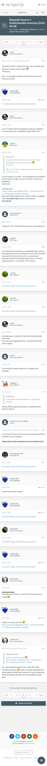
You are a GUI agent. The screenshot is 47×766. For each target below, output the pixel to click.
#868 (43, 307)
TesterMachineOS (16, 454)
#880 (43, 648)
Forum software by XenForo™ (23, 741)
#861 (43, 61)
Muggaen (13, 383)
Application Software (28, 29)
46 (30, 42)
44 (23, 42)
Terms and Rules (25, 758)
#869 (43, 332)
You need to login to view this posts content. (19, 104)
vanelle (12, 143)
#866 (43, 247)
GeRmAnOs (14, 579)
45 (27, 42)
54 (36, 42)
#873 (43, 462)
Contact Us (8, 758)
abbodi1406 (14, 32)
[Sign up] (41, 760)
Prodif (12, 356)
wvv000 (12, 273)
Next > (41, 42)
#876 (43, 537)
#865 (43, 222)
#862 (43, 100)
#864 (43, 152)
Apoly (12, 52)
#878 (43, 588)
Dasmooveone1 (15, 213)
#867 (43, 282)
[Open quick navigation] (37, 12)
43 (20, 42)
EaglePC (13, 238)
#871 (43, 392)
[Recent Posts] (43, 12)
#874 (43, 487)
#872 (43, 430)
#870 (43, 364)
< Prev (6, 42)
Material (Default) (22, 752)
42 (17, 42)
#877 (43, 563)
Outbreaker (14, 529)
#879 (43, 618)
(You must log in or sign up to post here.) (23, 688)
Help (15, 758)
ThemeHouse (30, 743)
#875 (43, 512)
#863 (43, 125)
